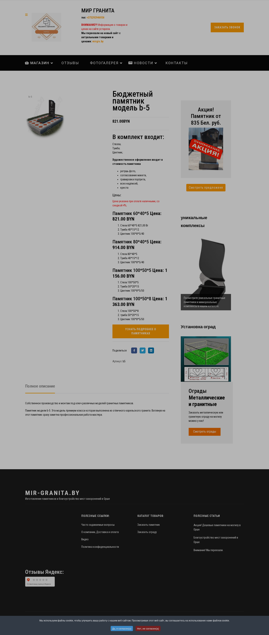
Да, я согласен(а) (121, 628)
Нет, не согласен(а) (148, 628)
